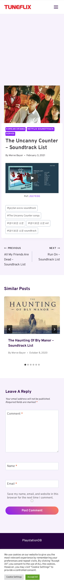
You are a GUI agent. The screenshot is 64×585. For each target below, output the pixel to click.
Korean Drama (15, 129)
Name (12, 466)
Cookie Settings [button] (14, 577)
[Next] (54, 329)
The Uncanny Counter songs (23, 215)
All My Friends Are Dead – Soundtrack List (16, 256)
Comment (15, 414)
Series (10, 133)
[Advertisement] (32, 52)
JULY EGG (34, 196)
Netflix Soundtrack (40, 129)
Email (12, 484)
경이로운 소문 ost (38, 223)
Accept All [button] (32, 577)
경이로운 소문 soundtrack (22, 231)
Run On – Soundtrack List (49, 254)
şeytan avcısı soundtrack (21, 208)
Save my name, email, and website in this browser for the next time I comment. (32, 495)
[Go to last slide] (9, 329)
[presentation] (32, 315)
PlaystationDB (32, 540)
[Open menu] (56, 6)
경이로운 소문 (15, 223)
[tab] (25, 365)
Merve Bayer (16, 155)
